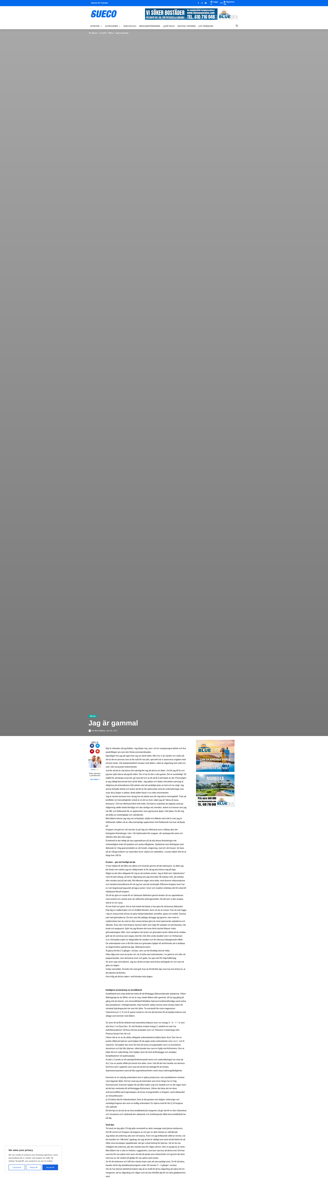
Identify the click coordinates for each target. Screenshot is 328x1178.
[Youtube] (205, 3)
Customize (17, 1167)
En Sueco (93, 33)
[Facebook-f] (198, 3)
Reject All (33, 1167)
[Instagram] (202, 3)
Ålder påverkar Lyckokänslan (95, 774)
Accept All (50, 1167)
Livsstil (103, 33)
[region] (33, 1159)
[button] (96, 26)
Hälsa (110, 33)
